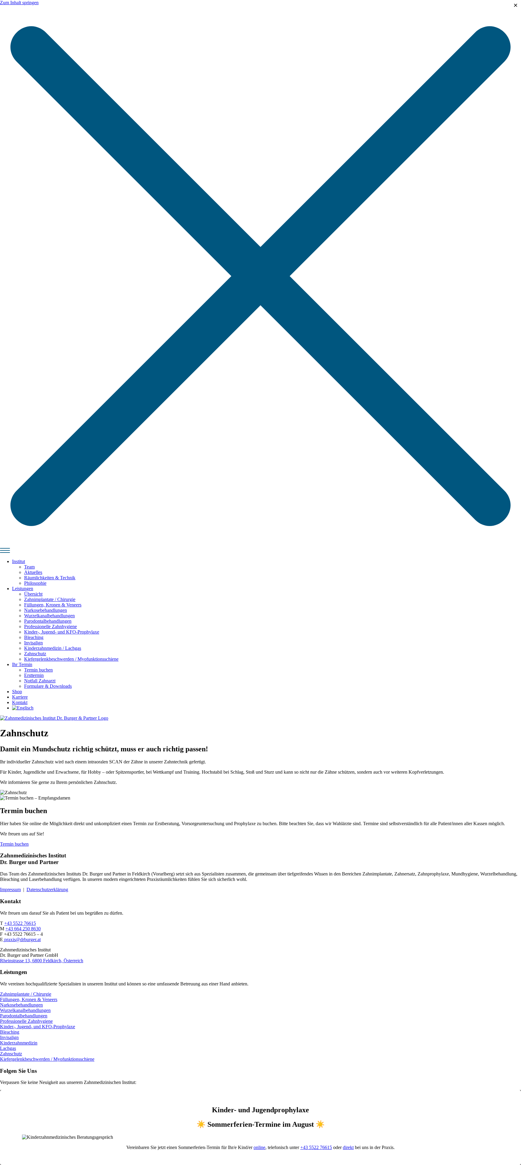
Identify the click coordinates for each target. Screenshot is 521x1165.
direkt (348, 1147)
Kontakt (19, 702)
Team (29, 566)
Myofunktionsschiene (73, 1059)
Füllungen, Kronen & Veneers (52, 604)
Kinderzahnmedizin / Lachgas (52, 648)
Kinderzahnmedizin (18, 1042)
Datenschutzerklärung (47, 889)
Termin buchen (38, 669)
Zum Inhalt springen (19, 2)
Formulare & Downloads (48, 686)
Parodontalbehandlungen (47, 621)
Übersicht (33, 594)
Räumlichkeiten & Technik (49, 577)
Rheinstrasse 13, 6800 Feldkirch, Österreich (41, 960)
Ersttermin (34, 675)
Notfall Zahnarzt (39, 680)
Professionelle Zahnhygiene (50, 626)
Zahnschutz (35, 653)
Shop (17, 691)
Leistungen (22, 588)
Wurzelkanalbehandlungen (49, 615)
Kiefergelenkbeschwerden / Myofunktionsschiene (71, 659)
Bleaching (33, 637)
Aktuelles (33, 572)
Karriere (20, 697)
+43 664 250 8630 (23, 928)
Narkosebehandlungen (45, 610)
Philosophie (35, 583)
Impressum (10, 889)
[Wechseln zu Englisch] (22, 707)
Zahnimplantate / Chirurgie (49, 599)
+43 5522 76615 (20, 923)
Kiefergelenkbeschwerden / (26, 1059)
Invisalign (33, 642)
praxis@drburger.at (22, 939)
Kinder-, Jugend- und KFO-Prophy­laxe (61, 631)
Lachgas (8, 1048)
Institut (18, 561)
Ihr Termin (22, 664)
